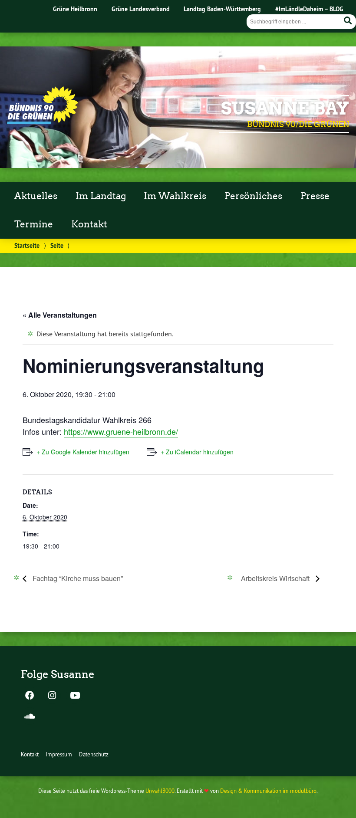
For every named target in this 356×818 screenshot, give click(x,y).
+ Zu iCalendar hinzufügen (197, 451)
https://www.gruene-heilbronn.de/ (121, 431)
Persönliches (253, 196)
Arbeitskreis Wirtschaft (276, 578)
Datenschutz (94, 754)
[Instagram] (52, 696)
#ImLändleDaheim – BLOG (309, 9)
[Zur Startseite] (42, 121)
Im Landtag (101, 196)
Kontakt (89, 224)
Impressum (59, 754)
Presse (315, 196)
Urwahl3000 (160, 790)
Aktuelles (35, 196)
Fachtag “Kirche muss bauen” (77, 578)
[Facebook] (29, 696)
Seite (56, 245)
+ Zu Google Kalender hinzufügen (82, 451)
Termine (33, 224)
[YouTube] (74, 696)
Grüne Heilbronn (75, 9)
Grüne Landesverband (141, 9)
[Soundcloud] (29, 717)
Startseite (27, 245)
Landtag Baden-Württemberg (222, 9)
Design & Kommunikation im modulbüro (268, 790)
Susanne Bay (285, 108)
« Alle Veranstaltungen (60, 315)
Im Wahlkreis (175, 196)
